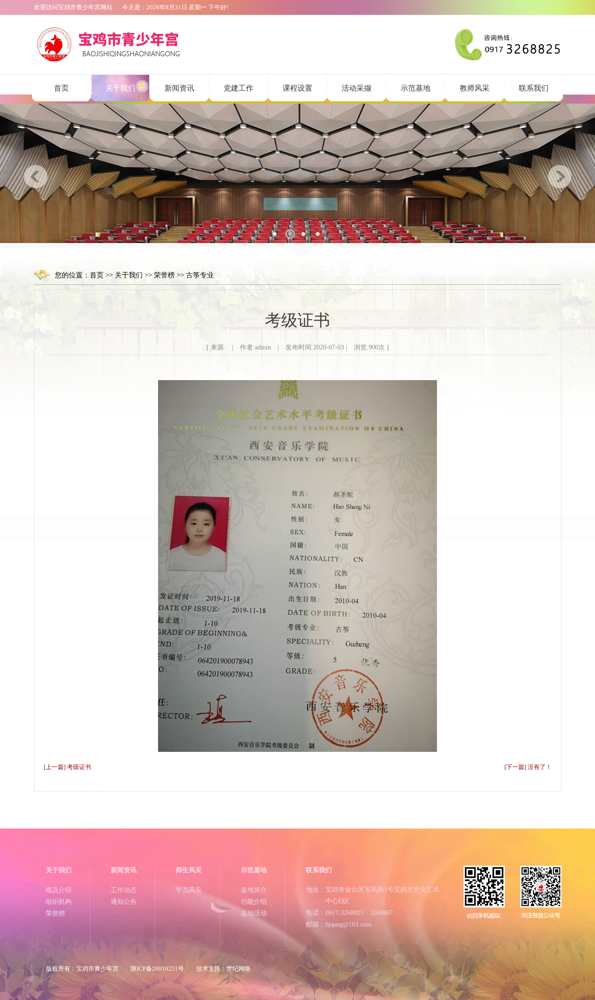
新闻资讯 (179, 88)
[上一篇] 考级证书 (67, 766)
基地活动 (254, 913)
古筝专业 (200, 275)
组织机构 (59, 901)
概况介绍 (59, 890)
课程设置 (297, 88)
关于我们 (120, 88)
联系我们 (534, 88)
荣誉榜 (164, 275)
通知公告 (124, 901)
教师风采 (474, 88)
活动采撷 (356, 88)
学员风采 (189, 890)
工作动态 (124, 890)
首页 (61, 88)
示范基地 (415, 88)
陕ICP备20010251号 (157, 968)
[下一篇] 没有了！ (528, 766)
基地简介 (254, 890)
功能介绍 (254, 901)
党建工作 (238, 88)
